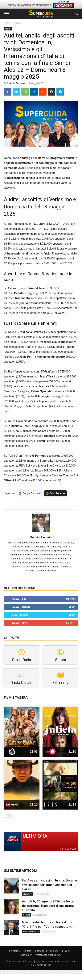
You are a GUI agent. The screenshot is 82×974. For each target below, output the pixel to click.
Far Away (27, 894)
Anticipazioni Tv (31, 931)
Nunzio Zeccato (16, 83)
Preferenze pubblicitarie (48, 954)
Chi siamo (14, 950)
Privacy (66, 950)
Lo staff (27, 950)
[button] (76, 14)
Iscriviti (70, 622)
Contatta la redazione (47, 950)
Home (7, 22)
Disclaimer (26, 954)
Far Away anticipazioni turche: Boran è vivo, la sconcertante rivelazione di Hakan (49, 884)
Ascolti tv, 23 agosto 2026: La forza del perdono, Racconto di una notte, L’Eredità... (48, 905)
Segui (72, 606)
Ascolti (17, 22)
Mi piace (71, 598)
